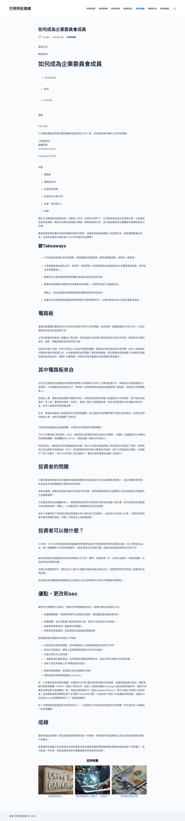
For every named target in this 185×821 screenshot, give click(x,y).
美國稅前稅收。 (55, 796)
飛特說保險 (164, 9)
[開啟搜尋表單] (175, 9)
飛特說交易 (152, 9)
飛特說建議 (140, 9)
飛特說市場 (115, 9)
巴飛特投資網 (20, 8)
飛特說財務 (103, 9)
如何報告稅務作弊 (129, 796)
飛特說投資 (91, 9)
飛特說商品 (127, 9)
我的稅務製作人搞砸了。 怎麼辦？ (92, 796)
